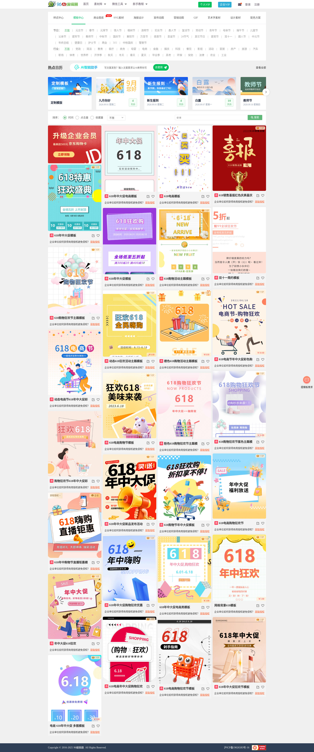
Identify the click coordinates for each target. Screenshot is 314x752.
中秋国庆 (128, 42)
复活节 (186, 30)
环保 (179, 55)
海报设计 (139, 17)
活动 (211, 49)
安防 (190, 55)
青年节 (213, 30)
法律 (201, 55)
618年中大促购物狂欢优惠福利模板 (124, 607)
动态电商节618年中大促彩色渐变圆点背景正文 (69, 401)
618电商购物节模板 (119, 442)
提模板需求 (307, 387)
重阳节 (130, 36)
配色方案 (255, 17)
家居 (222, 49)
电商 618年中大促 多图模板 (67, 725)
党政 (78, 49)
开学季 (98, 55)
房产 (233, 49)
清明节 (145, 30)
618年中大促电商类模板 (175, 607)
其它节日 (200, 36)
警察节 (143, 42)
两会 (104, 42)
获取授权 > (55, 495)
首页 (86, 4)
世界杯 (84, 55)
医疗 (111, 49)
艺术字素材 (214, 17)
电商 (144, 49)
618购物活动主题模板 (176, 278)
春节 (91, 30)
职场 (61, 55)
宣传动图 (159, 17)
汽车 (255, 49)
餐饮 (189, 49)
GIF (196, 17)
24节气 (185, 36)
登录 (248, 4)
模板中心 (78, 17)
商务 (122, 49)
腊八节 (242, 36)
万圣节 (144, 36)
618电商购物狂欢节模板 (177, 688)
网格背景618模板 (225, 605)
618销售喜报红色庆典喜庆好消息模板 (233, 197)
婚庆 (166, 49)
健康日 (78, 42)
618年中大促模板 (63, 235)
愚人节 (172, 30)
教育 (100, 49)
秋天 (110, 55)
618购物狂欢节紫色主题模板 (233, 443)
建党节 (215, 36)
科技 (177, 49)
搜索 (256, 117)
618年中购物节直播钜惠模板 (69, 564)
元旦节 (79, 30)
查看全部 (261, 67)
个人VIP (205, 4)
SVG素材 (119, 17)
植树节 (131, 30)
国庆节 (117, 36)
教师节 (89, 36)
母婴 (133, 49)
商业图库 (99, 17)
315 (115, 42)
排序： (56, 117)
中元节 (255, 36)
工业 (223, 55)
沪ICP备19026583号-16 (237, 747)
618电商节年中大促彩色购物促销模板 (233, 361)
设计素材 (235, 17)
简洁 (89, 49)
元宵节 (104, 30)
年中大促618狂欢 (63, 643)
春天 (132, 55)
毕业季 (156, 55)
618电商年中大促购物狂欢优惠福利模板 (124, 688)
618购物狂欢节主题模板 (68, 317)
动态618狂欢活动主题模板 (124, 361)
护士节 (92, 42)
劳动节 (199, 30)
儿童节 (254, 30)
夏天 (143, 55)
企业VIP (225, 4)
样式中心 (58, 17)
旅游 (244, 49)
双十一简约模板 (227, 277)
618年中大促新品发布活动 (124, 524)
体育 (72, 55)
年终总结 (64, 42)
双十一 (228, 36)
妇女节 (158, 30)
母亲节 (227, 30)
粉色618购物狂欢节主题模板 (179, 445)
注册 (257, 4)
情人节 (118, 30)
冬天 (121, 55)
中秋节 (103, 36)
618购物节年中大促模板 (177, 524)
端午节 (240, 30)
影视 (200, 49)
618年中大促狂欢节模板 (232, 686)
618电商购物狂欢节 (229, 523)
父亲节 (62, 36)
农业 (212, 55)
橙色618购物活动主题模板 (179, 361)
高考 (168, 55)
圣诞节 (171, 36)
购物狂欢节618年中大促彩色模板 (69, 482)
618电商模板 (170, 196)
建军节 (76, 36)
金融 (155, 49)
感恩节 (158, 36)
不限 (67, 30)
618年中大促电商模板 (121, 196)
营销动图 (179, 17)
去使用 (159, 67)
